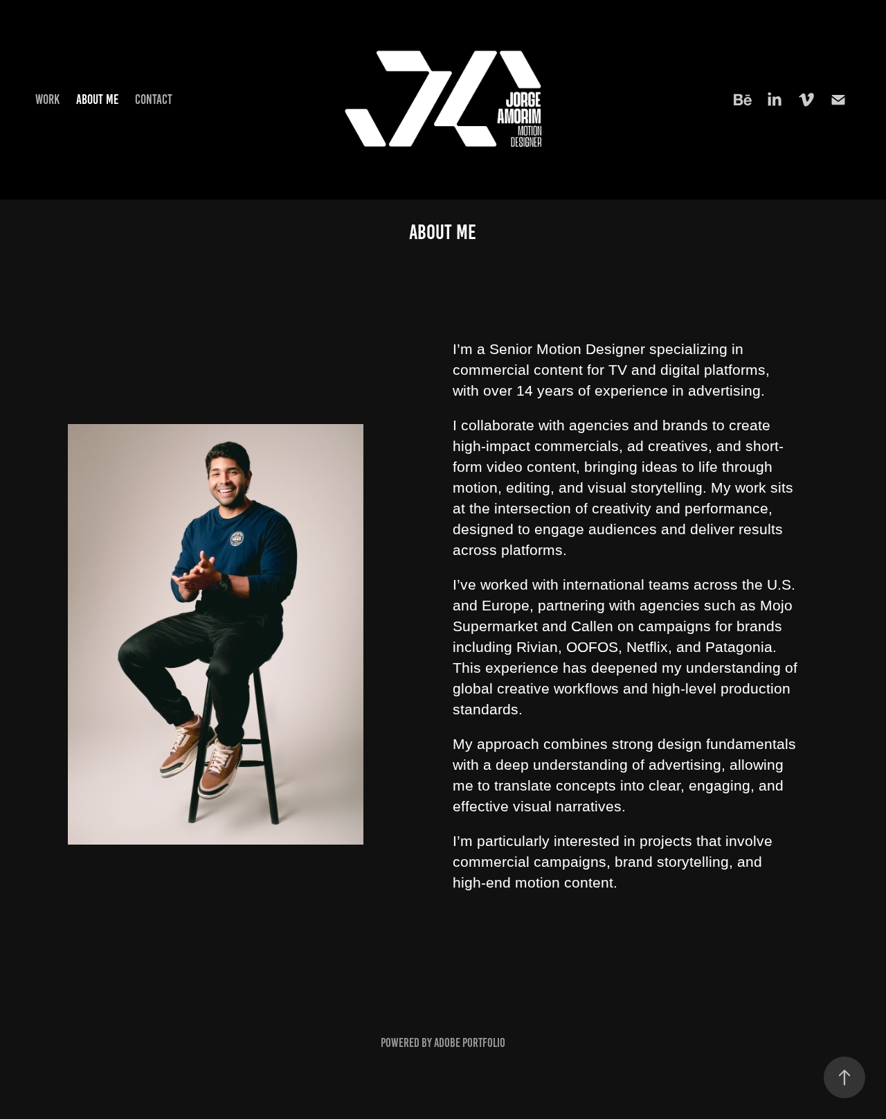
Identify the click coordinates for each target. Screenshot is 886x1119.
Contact (153, 99)
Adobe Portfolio (469, 1043)
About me (97, 99)
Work (47, 99)
